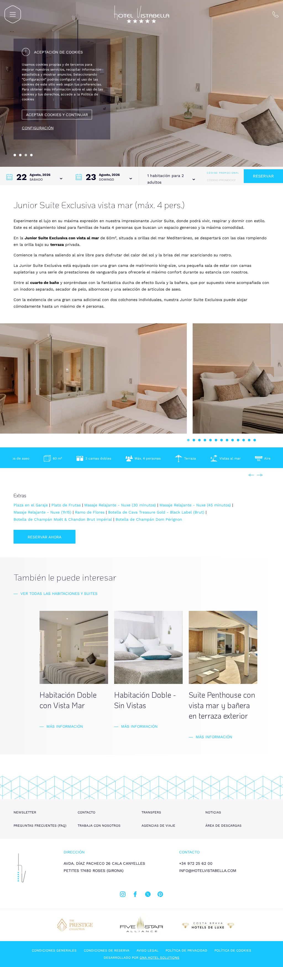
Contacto (86, 812)
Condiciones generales (54, 950)
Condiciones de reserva (106, 950)
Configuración (38, 128)
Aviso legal (147, 950)
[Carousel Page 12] (249, 440)
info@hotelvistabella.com (207, 870)
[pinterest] (160, 895)
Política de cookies (232, 950)
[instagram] (122, 895)
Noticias (213, 812)
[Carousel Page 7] (221, 440)
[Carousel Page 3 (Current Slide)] (26, 155)
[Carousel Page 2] (20, 155)
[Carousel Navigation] (255, 475)
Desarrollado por (141, 958)
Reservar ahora (44, 537)
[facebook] (135, 895)
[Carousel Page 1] (15, 155)
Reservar (263, 176)
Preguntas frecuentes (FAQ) (40, 826)
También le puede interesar (65, 577)
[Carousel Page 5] (210, 440)
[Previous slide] (251, 475)
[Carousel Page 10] (238, 440)
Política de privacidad (186, 950)
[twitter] (148, 895)
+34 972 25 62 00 (196, 863)
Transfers (151, 812)
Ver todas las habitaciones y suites (59, 593)
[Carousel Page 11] (243, 440)
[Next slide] (260, 475)
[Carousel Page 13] (254, 440)
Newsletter (25, 812)
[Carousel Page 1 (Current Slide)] (188, 440)
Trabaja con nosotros (99, 826)
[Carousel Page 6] (216, 440)
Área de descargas (223, 826)
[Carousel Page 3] (199, 440)
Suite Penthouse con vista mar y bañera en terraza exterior (222, 705)
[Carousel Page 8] (227, 440)
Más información (64, 726)
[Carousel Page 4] (31, 155)
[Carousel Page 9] (232, 440)
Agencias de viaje (158, 826)
